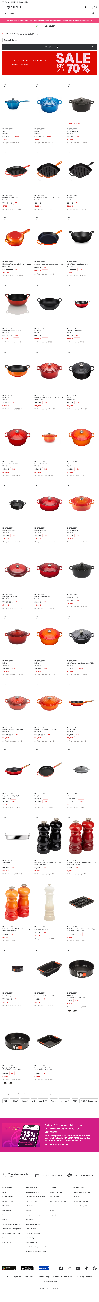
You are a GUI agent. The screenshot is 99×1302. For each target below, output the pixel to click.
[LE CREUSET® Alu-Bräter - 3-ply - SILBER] (17, 836)
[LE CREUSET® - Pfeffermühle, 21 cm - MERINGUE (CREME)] (49, 902)
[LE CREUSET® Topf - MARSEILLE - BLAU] (17, 104)
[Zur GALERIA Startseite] (14, 7)
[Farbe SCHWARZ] (10, 1083)
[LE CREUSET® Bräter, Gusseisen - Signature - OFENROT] (49, 437)
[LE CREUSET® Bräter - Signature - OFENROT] (82, 437)
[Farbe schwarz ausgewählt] (5, 1083)
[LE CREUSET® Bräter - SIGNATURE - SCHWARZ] (82, 371)
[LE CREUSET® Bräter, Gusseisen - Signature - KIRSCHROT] (49, 503)
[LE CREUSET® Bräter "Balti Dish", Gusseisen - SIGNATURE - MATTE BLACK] (82, 237)
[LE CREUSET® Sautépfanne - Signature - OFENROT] (82, 703)
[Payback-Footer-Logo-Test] (44, 1268)
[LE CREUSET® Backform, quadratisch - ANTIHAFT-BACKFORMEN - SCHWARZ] (49, 1041)
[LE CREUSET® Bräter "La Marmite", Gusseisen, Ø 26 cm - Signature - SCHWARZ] (82, 636)
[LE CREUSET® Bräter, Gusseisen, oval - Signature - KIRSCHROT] (49, 570)
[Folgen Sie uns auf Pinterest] (94, 1268)
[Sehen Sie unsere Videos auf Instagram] (69, 1268)
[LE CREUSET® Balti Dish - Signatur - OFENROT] (17, 371)
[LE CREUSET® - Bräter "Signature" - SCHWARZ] (82, 570)
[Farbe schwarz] (69, 1010)
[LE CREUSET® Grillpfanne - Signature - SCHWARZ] (82, 171)
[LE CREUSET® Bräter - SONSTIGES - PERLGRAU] (82, 769)
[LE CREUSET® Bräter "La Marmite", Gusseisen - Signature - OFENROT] (49, 703)
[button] (16, 2)
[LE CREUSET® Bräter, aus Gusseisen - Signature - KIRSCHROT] (17, 437)
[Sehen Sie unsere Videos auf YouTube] (77, 1268)
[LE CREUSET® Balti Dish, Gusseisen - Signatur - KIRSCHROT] (82, 304)
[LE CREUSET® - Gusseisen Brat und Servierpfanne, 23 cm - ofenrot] (49, 237)
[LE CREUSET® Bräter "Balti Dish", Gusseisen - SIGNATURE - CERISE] (17, 304)
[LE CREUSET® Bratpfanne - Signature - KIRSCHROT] (49, 769)
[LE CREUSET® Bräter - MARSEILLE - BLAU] (49, 104)
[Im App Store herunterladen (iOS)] (27, 1268)
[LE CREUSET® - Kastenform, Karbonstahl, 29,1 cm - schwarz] (49, 969)
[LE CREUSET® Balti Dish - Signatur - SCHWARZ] (49, 304)
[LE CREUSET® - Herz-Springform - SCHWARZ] (17, 969)
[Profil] (85, 7)
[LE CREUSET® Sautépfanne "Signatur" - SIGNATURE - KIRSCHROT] (17, 769)
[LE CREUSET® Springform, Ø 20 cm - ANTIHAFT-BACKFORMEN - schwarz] (17, 1041)
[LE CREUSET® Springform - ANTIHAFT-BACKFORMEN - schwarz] (82, 969)
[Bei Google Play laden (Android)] (9, 1268)
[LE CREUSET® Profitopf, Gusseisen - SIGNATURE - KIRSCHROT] (17, 570)
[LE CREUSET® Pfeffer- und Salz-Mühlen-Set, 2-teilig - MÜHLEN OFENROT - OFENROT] (17, 902)
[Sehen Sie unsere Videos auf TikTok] (86, 1268)
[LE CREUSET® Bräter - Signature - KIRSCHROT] (17, 636)
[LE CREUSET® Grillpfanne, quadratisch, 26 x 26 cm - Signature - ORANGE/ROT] (49, 171)
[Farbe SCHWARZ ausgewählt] (74, 1010)
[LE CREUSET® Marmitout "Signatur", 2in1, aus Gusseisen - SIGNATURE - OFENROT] (17, 237)
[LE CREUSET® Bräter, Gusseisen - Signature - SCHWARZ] (82, 104)
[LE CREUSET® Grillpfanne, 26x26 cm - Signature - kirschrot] (17, 171)
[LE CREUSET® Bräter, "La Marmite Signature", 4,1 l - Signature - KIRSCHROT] (17, 703)
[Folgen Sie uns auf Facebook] (61, 1268)
